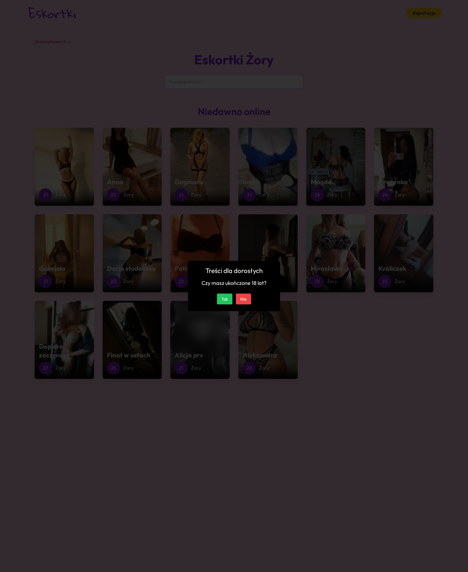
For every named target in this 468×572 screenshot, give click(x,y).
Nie (243, 299)
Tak (224, 299)
